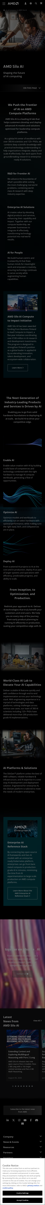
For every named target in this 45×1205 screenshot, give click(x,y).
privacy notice (33, 1185)
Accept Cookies (22, 1200)
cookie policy (7, 1188)
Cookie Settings (22, 1193)
